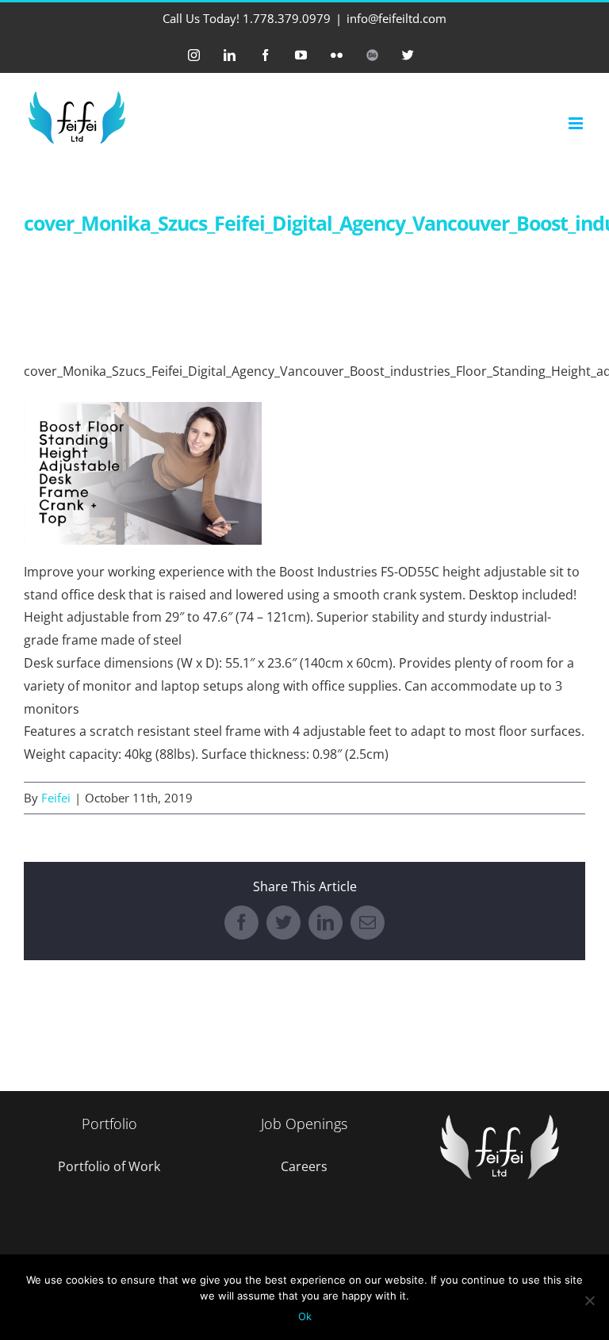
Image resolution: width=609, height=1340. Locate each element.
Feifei (56, 798)
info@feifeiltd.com (396, 18)
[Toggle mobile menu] (577, 123)
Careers (304, 1166)
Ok (305, 1316)
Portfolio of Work (109, 1166)
